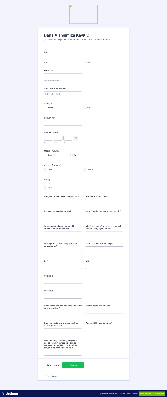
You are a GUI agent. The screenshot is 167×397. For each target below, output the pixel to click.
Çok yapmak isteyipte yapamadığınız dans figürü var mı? (61, 324)
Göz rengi (48, 276)
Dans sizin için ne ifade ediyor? (99, 243)
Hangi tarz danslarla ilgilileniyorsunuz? (62, 196)
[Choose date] (75, 138)
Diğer (50, 187)
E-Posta (48, 70)
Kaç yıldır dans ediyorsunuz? (57, 211)
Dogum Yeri (49, 118)
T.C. (49, 183)
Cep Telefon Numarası (55, 88)
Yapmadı (91, 169)
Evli (75, 155)
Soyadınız (88, 62)
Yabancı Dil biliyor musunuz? (98, 323)
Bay (88, 108)
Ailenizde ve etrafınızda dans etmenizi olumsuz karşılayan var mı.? (103, 227)
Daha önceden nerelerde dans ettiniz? (103, 211)
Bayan (50, 108)
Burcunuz (48, 290)
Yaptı (50, 169)
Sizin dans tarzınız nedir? (97, 196)
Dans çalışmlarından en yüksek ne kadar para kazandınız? (63, 306)
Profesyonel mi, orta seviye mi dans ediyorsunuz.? (60, 244)
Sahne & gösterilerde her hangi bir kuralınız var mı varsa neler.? (60, 227)
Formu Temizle (51, 376)
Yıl (64, 143)
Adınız (46, 62)
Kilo (87, 261)
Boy (46, 261)
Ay (45, 143)
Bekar (50, 155)
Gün (55, 143)
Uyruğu (47, 179)
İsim (46, 52)
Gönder (73, 365)
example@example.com (52, 80)
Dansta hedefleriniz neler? (97, 305)
